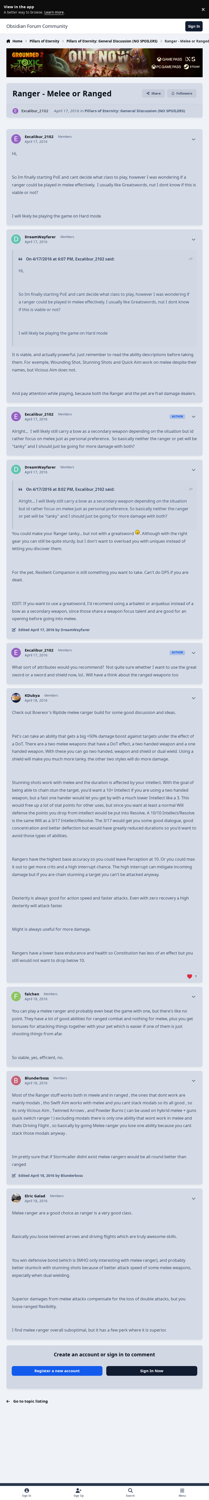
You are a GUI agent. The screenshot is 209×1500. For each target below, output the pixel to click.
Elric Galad (35, 1196)
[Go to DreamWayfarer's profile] (16, 239)
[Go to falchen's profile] (16, 996)
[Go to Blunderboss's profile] (16, 1080)
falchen (32, 994)
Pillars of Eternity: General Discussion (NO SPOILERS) (135, 110)
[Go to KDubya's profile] (16, 698)
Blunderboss (37, 1078)
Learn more (10, 9)
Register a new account (57, 1370)
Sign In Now (151, 1370)
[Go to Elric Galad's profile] (16, 1198)
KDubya (32, 695)
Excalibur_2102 (34, 110)
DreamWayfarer (40, 236)
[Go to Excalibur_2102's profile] (15, 111)
